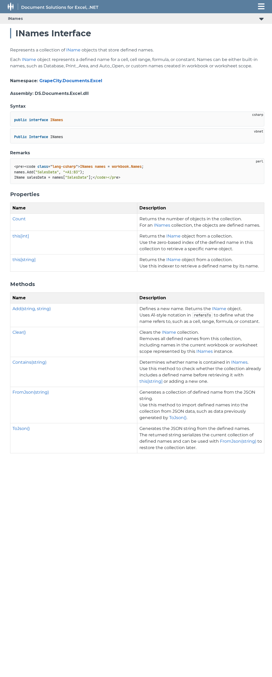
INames (15, 18)
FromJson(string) (30, 392)
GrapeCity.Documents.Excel (70, 80)
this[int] (20, 236)
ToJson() (177, 417)
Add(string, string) (31, 308)
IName (73, 49)
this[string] (24, 259)
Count (19, 218)
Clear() (19, 332)
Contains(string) (29, 362)
